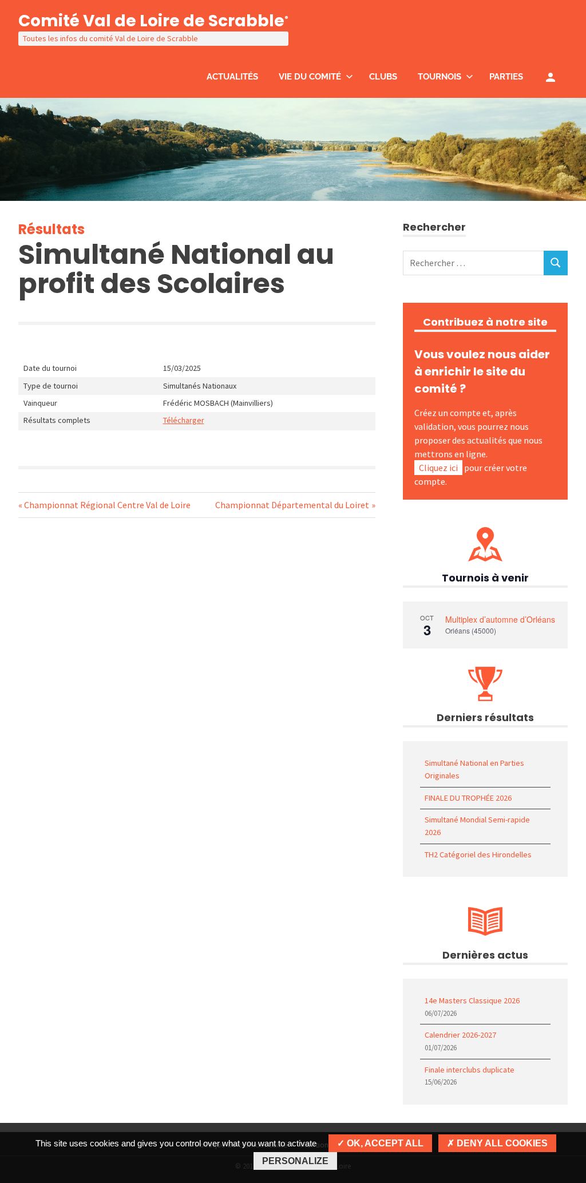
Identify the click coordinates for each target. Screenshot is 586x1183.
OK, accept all (384, 1143)
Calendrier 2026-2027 (460, 1035)
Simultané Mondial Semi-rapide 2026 (477, 825)
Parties (506, 77)
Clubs (383, 77)
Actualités (232, 77)
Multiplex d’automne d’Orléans (500, 619)
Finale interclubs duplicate (469, 1070)
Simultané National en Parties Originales (474, 769)
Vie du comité (310, 77)
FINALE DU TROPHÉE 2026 (468, 798)
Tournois (439, 77)
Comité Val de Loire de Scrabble (153, 21)
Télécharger (183, 420)
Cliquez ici (438, 467)
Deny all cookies (501, 1143)
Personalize (295, 1161)
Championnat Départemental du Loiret (292, 505)
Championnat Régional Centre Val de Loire (107, 505)
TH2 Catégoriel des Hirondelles (478, 854)
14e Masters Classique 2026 (472, 1000)
